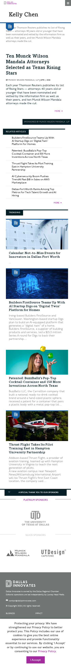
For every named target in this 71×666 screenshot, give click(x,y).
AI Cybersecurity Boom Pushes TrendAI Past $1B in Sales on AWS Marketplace (31, 179)
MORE (57, 111)
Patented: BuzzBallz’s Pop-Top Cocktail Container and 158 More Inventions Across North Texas (31, 154)
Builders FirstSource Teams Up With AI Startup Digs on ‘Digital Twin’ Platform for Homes (33, 141)
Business (10, 613)
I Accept (35, 660)
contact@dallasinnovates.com (22, 601)
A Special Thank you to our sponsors (38, 492)
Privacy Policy (47, 651)
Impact (39, 613)
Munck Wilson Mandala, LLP (23, 80)
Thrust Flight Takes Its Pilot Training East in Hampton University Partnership (32, 166)
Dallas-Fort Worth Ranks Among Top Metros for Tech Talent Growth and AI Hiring (34, 192)
